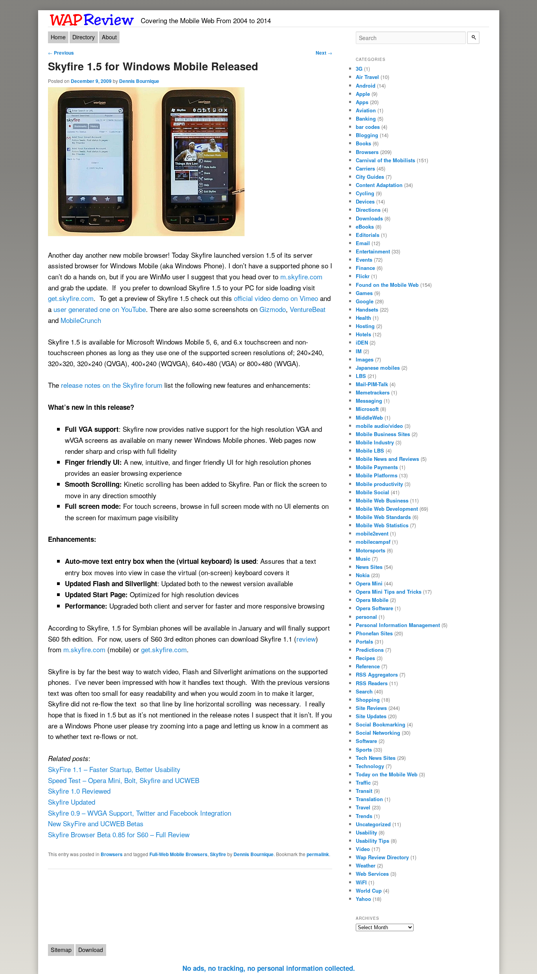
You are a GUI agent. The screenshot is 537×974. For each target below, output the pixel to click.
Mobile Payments (377, 467)
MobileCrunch (81, 320)
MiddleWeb (369, 417)
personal (366, 616)
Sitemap (61, 950)
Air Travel (367, 77)
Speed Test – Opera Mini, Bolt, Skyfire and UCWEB (123, 780)
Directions (368, 209)
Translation (369, 799)
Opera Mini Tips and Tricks (388, 591)
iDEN (362, 342)
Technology (370, 766)
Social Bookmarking (380, 724)
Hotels (363, 334)
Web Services (372, 873)
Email (363, 243)
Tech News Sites (375, 757)
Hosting (365, 326)
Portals (364, 641)
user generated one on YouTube (99, 309)
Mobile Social (372, 492)
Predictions (370, 649)
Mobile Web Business (382, 500)
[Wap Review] (92, 18)
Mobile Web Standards (383, 517)
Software (366, 741)
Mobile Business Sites (383, 434)
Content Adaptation (379, 185)
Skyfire (218, 854)
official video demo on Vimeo (276, 298)
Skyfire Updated (71, 802)
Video (363, 849)
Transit (364, 790)
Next (324, 52)
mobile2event (372, 533)
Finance (365, 267)
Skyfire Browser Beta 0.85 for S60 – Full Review (118, 834)
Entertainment (373, 251)
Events (364, 259)
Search (364, 691)
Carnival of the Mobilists (385, 160)
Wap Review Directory (382, 857)
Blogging (367, 135)
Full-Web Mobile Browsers (178, 854)
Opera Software (374, 608)
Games (364, 293)
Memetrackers (373, 392)
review (306, 639)
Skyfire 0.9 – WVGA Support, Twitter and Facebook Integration (139, 813)
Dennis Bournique (139, 80)
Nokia (363, 575)
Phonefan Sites (374, 633)
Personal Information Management (398, 625)
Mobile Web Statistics (382, 525)
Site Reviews (371, 708)
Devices (365, 201)
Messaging (369, 400)
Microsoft (367, 409)
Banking (366, 118)
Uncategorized (373, 824)
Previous (61, 52)
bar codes (368, 126)
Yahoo (363, 898)
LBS (361, 376)
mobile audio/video (379, 425)
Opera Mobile (372, 599)
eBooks (365, 226)
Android (365, 85)
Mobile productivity (379, 484)
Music (363, 558)
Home (58, 37)
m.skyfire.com (301, 276)
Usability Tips (372, 840)
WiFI (361, 882)
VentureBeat (308, 309)
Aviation (366, 110)
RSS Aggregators (377, 674)
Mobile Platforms (376, 475)
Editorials (367, 234)
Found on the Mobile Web (387, 284)
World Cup (369, 890)
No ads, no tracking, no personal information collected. (268, 968)
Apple (363, 93)
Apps (362, 102)
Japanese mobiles (378, 367)
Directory (83, 37)
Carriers (365, 168)
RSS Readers (372, 683)
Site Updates (371, 716)
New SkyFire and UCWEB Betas (95, 823)
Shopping (368, 699)
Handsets (367, 309)
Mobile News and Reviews (387, 458)
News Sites (369, 566)
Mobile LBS (370, 450)
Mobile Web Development (387, 508)
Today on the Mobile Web (386, 774)
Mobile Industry (375, 442)
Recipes (365, 658)
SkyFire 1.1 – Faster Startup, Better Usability (114, 769)
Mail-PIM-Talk (372, 384)
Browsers (112, 854)
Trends (364, 816)
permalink (318, 854)
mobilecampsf (373, 541)
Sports (364, 749)
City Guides (370, 176)
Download (90, 950)
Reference (368, 666)
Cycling (365, 193)
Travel (363, 807)
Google (364, 301)
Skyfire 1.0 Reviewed (79, 791)
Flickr (363, 276)
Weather (365, 865)
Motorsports (370, 550)
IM (359, 351)
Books (363, 143)
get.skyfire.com (71, 298)
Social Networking (378, 732)
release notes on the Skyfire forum (111, 385)
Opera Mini (369, 583)
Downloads (369, 218)
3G (359, 68)
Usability (366, 832)
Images (364, 359)
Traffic (363, 782)
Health (363, 317)
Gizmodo (272, 309)
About (109, 37)
